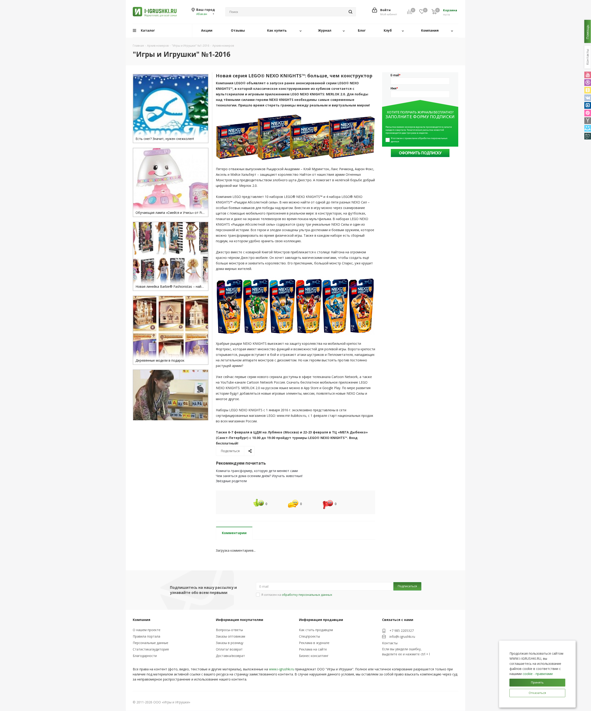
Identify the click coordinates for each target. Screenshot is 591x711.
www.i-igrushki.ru (281, 669)
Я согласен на (296, 595)
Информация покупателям (239, 619)
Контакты (390, 643)
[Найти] (350, 11)
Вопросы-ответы (229, 630)
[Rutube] (587, 82)
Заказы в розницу (229, 643)
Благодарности (145, 656)
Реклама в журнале (314, 643)
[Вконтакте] (587, 97)
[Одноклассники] (587, 90)
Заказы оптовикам (230, 636)
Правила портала (146, 636)
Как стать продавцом (316, 630)
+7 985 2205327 (401, 630)
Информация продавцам (321, 619)
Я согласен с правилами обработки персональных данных (419, 140)
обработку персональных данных (307, 595)
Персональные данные (150, 643)
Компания (141, 619)
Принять (537, 682)
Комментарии (234, 533)
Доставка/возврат (230, 656)
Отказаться (537, 693)
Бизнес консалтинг (314, 656)
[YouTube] (587, 75)
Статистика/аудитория (151, 649)
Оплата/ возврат (229, 649)
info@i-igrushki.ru (402, 636)
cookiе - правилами (538, 674)
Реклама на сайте (313, 649)
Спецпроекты (309, 636)
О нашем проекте (146, 630)
